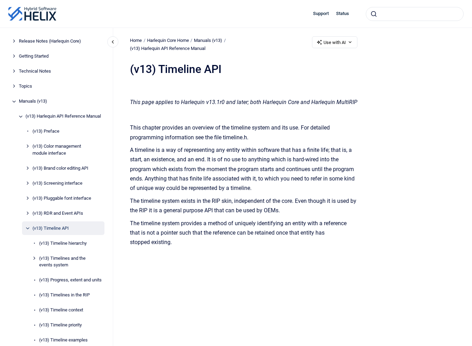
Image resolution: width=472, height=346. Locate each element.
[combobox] (414, 14)
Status (342, 13)
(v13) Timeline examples (63, 340)
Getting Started (34, 56)
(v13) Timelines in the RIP (64, 295)
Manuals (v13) (33, 101)
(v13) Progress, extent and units (70, 280)
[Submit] (373, 14)
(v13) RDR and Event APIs (57, 213)
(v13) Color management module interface (56, 150)
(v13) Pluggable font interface (61, 198)
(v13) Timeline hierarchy (63, 243)
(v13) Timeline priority (60, 325)
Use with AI (335, 42)
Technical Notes (35, 71)
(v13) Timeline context (61, 310)
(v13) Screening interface (57, 183)
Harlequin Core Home (168, 40)
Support (321, 13)
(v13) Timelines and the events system (62, 262)
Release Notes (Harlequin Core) (50, 41)
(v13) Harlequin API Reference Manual (63, 116)
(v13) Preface (45, 131)
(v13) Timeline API (50, 228)
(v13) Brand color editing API (60, 168)
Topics (25, 86)
